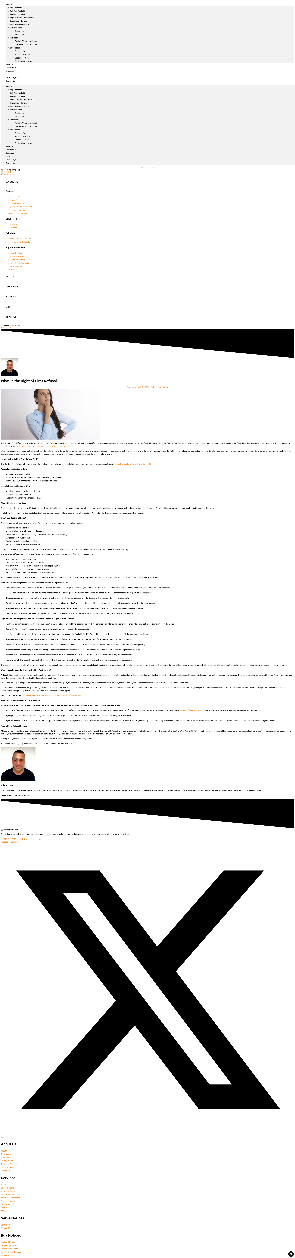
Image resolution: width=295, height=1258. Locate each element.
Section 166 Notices (23, 58)
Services (9, 4)
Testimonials (11, 68)
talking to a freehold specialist (191, 710)
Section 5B (19, 34)
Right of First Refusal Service (22, 18)
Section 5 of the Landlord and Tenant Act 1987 (132, 464)
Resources (10, 71)
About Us (9, 64)
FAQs (8, 74)
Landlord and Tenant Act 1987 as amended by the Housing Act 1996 (43, 446)
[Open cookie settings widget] (291, 1254)
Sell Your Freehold (17, 11)
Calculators (14, 38)
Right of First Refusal (159, 387)
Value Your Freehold (18, 14)
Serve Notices (16, 28)
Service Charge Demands (25, 61)
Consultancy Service (18, 21)
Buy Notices (15, 48)
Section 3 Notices (22, 51)
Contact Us (10, 81)
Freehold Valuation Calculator (27, 41)
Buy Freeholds (16, 8)
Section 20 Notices (23, 54)
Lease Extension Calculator (26, 44)
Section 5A (19, 31)
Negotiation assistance (19, 24)
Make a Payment (12, 78)
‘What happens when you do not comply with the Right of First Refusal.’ (53, 695)
